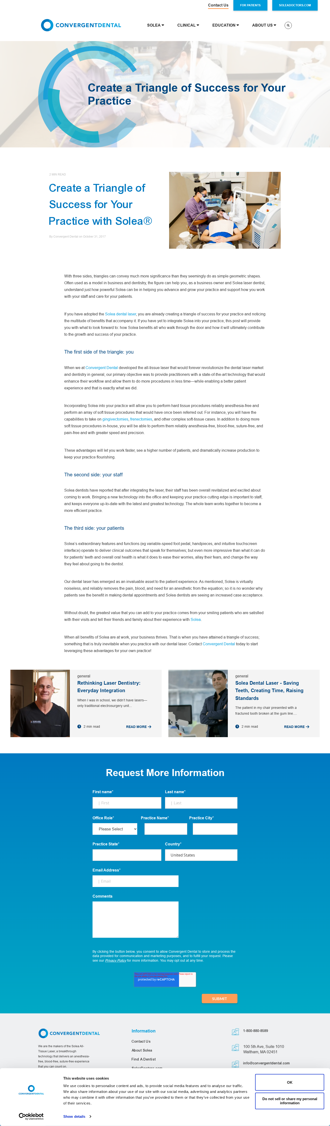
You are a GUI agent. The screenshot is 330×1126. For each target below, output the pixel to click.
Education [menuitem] (224, 25)
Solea (196, 619)
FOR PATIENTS (250, 5)
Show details (74, 1116)
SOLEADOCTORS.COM (295, 5)
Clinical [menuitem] (186, 25)
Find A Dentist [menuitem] (144, 1059)
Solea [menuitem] (154, 25)
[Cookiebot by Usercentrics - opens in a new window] (31, 1116)
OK (290, 1082)
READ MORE (136, 727)
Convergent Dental (102, 367)
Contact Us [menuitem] (141, 1041)
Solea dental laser (120, 314)
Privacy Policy (115, 960)
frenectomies (141, 419)
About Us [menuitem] (262, 25)
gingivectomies (115, 419)
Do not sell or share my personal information (289, 1101)
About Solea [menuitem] (142, 1050)
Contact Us (218, 5)
